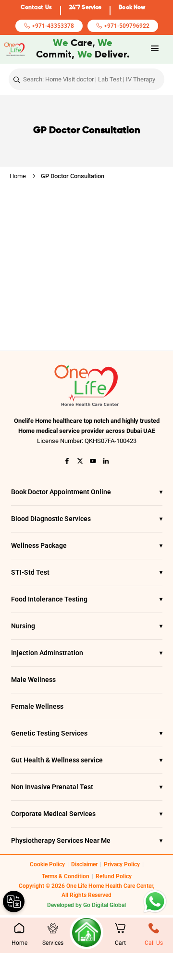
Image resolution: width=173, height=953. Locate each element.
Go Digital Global (104, 905)
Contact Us (36, 8)
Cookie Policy (47, 864)
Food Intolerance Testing (86, 599)
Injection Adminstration (86, 653)
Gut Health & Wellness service (86, 760)
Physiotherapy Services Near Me (86, 840)
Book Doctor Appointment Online (86, 492)
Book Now (132, 8)
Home (18, 176)
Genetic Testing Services (86, 733)
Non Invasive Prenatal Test (86, 787)
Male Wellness (33, 679)
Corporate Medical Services (86, 813)
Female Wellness (37, 706)
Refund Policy (114, 876)
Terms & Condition (65, 876)
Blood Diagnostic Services (86, 518)
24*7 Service (85, 8)
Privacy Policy (122, 864)
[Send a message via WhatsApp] (155, 901)
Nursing (86, 626)
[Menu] (154, 48)
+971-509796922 (125, 26)
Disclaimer (84, 864)
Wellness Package (86, 545)
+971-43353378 (52, 26)
